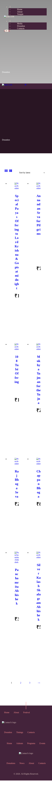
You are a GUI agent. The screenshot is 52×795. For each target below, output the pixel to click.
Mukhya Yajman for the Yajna (38, 380)
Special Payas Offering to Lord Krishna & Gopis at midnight (17, 242)
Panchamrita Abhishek (17, 586)
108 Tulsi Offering (17, 369)
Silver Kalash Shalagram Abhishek (38, 592)
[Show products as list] (10, 171)
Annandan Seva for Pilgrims (39, 214)
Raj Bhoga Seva (17, 484)
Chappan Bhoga (39, 484)
